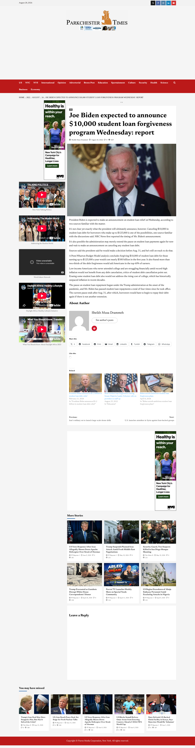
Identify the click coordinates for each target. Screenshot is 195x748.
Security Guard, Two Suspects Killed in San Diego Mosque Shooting (156, 549)
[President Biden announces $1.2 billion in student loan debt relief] (85, 383)
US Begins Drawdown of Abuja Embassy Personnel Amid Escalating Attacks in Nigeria (157, 592)
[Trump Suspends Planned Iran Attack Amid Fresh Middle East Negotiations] (121, 532)
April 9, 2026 (161, 598)
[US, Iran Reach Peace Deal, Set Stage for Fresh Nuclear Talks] (66, 704)
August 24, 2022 (97, 140)
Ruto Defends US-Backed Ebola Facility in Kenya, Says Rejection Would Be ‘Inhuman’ (161, 719)
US (20, 83)
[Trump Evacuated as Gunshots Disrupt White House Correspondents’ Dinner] (84, 574)
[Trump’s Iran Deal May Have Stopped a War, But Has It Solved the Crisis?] (34, 704)
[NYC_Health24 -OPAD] (165, 471)
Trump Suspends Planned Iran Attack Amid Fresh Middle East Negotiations (120, 549)
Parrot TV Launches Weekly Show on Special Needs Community (119, 592)
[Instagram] (163, 3)
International (47, 83)
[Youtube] (173, 3)
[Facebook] (158, 3)
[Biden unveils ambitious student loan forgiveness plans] (156, 383)
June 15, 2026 (38, 725)
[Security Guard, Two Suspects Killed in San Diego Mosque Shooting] (158, 532)
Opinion (62, 83)
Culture (132, 83)
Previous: (90, 418)
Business (23, 90)
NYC (27, 83)
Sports (119, 711)
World (56, 711)
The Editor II (149, 555)
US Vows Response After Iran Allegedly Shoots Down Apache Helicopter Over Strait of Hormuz (84, 549)
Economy (35, 90)
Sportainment (118, 83)
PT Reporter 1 (75, 555)
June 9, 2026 (87, 555)
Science (164, 83)
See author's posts (104, 320)
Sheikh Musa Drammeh (80, 140)
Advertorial (75, 83)
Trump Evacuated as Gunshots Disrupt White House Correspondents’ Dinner (83, 592)
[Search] (174, 82)
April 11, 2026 (124, 598)
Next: (149, 418)
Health (153, 83)
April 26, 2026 (87, 598)
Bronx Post (89, 83)
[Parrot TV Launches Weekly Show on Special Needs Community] (121, 574)
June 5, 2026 (166, 725)
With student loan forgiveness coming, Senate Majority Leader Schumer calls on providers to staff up (120, 396)
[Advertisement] (97, 59)
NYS (35, 83)
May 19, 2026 (124, 555)
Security (143, 83)
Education (103, 83)
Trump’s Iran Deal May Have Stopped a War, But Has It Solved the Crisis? (33, 719)
